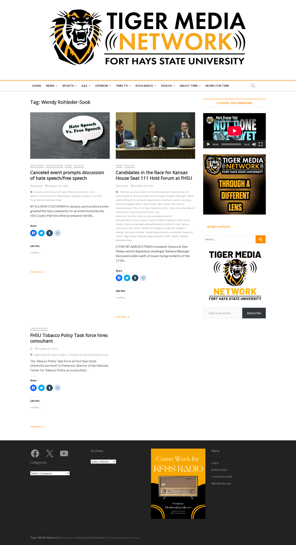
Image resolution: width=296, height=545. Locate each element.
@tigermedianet (218, 226)
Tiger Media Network (135, 236)
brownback (140, 199)
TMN (167, 236)
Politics (78, 165)
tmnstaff (37, 185)
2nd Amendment (160, 191)
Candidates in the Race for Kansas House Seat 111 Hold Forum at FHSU (154, 175)
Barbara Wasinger (176, 195)
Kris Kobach (156, 228)
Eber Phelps (149, 203)
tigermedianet (156, 236)
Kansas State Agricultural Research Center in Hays (153, 224)
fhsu (136, 208)
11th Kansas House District (135, 191)
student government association (163, 232)
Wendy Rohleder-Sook (49, 199)
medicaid (169, 228)
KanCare (133, 216)
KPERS (145, 228)
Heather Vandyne (81, 195)
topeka (175, 236)
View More (41, 272)
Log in (215, 462)
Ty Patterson (75, 354)
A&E (84, 85)
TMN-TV (122, 85)
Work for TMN (217, 85)
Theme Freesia (83, 537)
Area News (37, 165)
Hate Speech (64, 195)
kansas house (140, 220)
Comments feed (221, 476)
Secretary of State (134, 232)
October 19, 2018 (143, 185)
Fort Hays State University (154, 208)
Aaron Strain (178, 191)
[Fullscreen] (261, 144)
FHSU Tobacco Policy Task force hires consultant (69, 338)
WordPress (99, 537)
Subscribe (254, 313)
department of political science (164, 199)
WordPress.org (221, 483)
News (50, 85)
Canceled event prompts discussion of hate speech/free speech (67, 175)
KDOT (137, 228)
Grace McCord (47, 195)
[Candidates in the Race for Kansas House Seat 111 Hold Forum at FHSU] (155, 135)
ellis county (163, 203)
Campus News (54, 165)
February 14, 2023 (58, 185)
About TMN (189, 85)
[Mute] (254, 144)
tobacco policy (59, 354)
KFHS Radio (144, 85)
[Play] (208, 144)
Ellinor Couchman (78, 191)
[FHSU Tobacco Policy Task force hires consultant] (31, 348)
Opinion (101, 85)
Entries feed (219, 469)
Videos (166, 85)
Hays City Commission (142, 212)
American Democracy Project (50, 191)
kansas (143, 216)
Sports (68, 85)
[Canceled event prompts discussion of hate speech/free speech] (70, 135)
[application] (234, 130)
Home (36, 85)
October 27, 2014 (47, 348)
